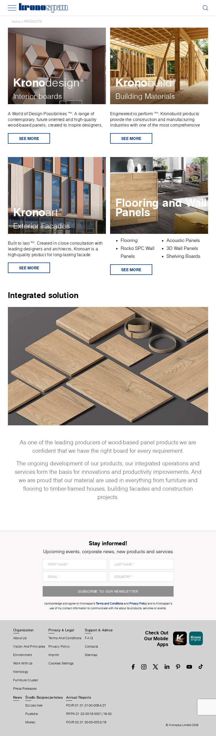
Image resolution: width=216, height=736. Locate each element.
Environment (22, 655)
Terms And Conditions (64, 638)
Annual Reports (78, 697)
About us (20, 638)
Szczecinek (34, 705)
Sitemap (91, 655)
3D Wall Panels (182, 248)
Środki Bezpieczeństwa (44, 697)
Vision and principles (29, 646)
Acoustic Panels (183, 240)
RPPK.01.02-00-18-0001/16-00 (89, 714)
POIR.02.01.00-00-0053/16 (86, 722)
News (17, 697)
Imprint (53, 655)
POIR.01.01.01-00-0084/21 (86, 705)
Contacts (91, 646)
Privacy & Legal (61, 630)
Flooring (129, 240)
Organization (23, 630)
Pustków (31, 714)
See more (29, 138)
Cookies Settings (61, 663)
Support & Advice (99, 630)
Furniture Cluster (25, 680)
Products (33, 21)
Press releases (25, 689)
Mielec (30, 722)
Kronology (20, 672)
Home (16, 21)
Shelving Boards (183, 256)
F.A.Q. (89, 638)
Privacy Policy (59, 646)
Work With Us (23, 663)
